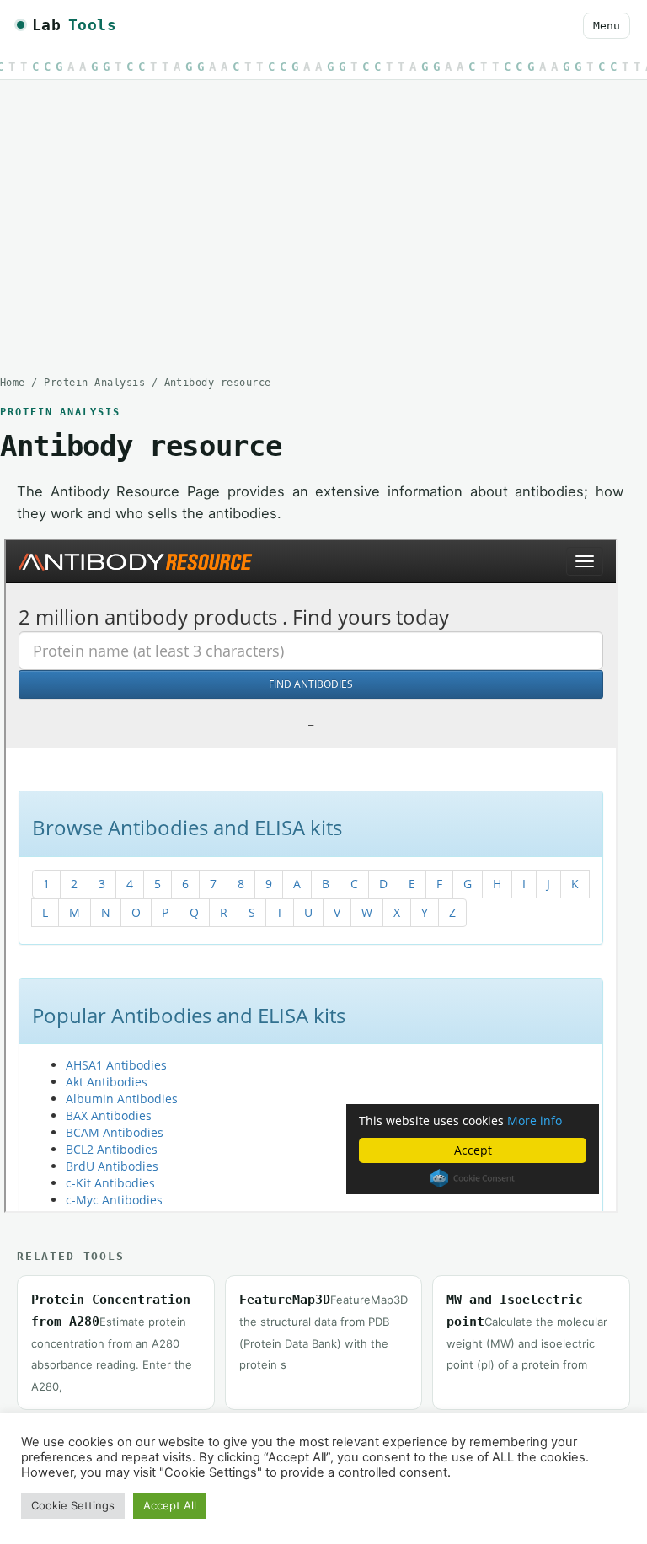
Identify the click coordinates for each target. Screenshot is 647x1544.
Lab (74, 25)
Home (12, 383)
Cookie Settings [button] (73, 1505)
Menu (606, 25)
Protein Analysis (94, 383)
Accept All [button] (169, 1505)
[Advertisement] (323, 215)
